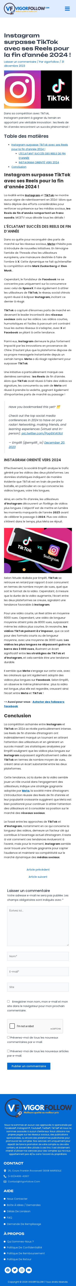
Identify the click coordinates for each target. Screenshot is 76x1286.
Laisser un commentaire (20, 62)
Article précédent (38, 869)
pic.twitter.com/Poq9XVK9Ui (42, 433)
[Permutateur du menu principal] (67, 8)
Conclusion (18, 167)
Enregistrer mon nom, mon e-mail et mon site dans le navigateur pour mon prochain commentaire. (37, 1006)
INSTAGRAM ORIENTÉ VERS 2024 (39, 162)
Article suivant (38, 877)
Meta (25, 791)
